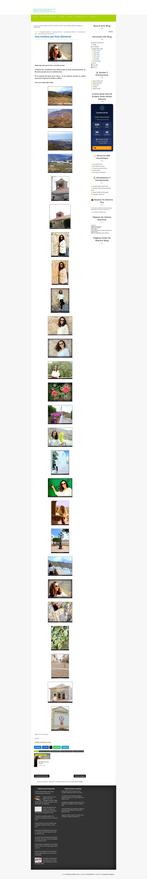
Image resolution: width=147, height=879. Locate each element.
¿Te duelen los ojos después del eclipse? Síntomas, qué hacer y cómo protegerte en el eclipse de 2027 (46, 839)
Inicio (35, 17)
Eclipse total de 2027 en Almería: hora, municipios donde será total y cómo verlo (45, 825)
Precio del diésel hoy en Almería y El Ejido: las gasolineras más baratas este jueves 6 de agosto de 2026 (73, 810)
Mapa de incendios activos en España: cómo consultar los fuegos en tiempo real (73, 815)
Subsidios (95, 86)
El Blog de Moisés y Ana (41, 5)
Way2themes (90, 874)
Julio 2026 (96, 59)
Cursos (61, 17)
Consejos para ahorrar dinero (100, 168)
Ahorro (94, 63)
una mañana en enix (73, 39)
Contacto (93, 17)
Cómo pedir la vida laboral (99, 172)
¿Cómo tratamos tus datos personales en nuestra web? (101, 231)
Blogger (81, 781)
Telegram (65, 747)
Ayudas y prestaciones (98, 42)
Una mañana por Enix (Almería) (43, 762)
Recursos (95, 67)
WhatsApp (57, 747)
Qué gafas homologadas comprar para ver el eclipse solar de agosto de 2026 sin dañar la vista (46, 832)
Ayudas (69, 17)
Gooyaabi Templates (108, 874)
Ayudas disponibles (97, 83)
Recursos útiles (81, 17)
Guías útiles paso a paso (99, 166)
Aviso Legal (94, 229)
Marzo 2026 (97, 51)
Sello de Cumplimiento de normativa (100, 233)
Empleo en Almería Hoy (48, 17)
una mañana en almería (70, 32)
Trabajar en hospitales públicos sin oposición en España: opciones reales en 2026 (46, 817)
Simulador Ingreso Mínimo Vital (100, 186)
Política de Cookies (95, 227)
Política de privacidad (96, 226)
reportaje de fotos (57, 32)
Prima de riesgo (96, 61)
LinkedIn (45, 747)
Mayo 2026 (96, 55)
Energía (94, 44)
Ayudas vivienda (96, 88)
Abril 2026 (96, 53)
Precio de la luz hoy (97, 164)
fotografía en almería (45, 32)
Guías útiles (95, 65)
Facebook (37, 747)
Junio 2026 (96, 57)
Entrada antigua (80, 776)
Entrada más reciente (41, 776)
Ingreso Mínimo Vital (98, 81)
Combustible (96, 46)
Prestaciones (96, 85)
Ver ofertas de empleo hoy (99, 212)
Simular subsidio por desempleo (100, 192)
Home (36, 32)
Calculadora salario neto (99, 194)
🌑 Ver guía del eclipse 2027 (102, 148)
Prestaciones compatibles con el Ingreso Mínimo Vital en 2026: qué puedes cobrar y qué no (46, 846)
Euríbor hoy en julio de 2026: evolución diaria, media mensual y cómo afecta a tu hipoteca (46, 853)
